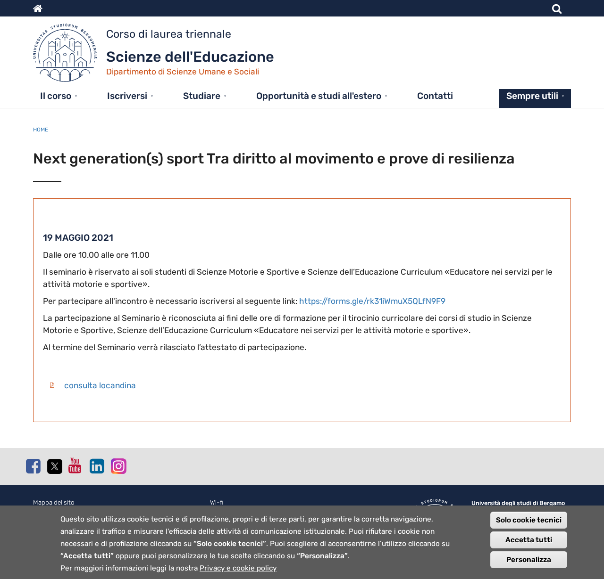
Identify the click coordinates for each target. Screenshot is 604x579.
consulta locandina (100, 385)
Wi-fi (216, 502)
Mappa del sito (54, 502)
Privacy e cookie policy (238, 568)
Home (40, 129)
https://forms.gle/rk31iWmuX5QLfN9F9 (372, 301)
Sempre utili (532, 95)
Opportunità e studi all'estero (318, 95)
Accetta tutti (528, 540)
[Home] (69, 55)
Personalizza (528, 559)
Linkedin (97, 466)
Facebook (33, 466)
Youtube (75, 465)
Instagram (118, 466)
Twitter (54, 466)
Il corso (55, 95)
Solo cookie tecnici (529, 520)
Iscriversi (127, 95)
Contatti (435, 95)
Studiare (201, 95)
